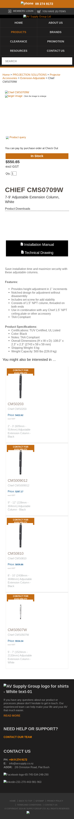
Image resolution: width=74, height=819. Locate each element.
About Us (55, 22)
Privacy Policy (55, 801)
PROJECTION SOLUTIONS (30, 74)
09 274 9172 (44, 4)
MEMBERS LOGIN (23, 11)
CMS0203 (16, 404)
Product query (18, 137)
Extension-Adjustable (32, 78)
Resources (18, 50)
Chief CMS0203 (17, 408)
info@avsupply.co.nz (21, 763)
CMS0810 (16, 553)
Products (18, 32)
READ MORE (12, 715)
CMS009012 (17, 480)
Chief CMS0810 (17, 558)
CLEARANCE (18, 41)
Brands (55, 32)
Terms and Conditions (29, 805)
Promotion (55, 41)
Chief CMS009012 (18, 485)
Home (19, 22)
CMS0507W (17, 630)
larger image (15, 95)
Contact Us (55, 50)
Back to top (25, 801)
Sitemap (39, 801)
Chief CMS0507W (18, 634)
